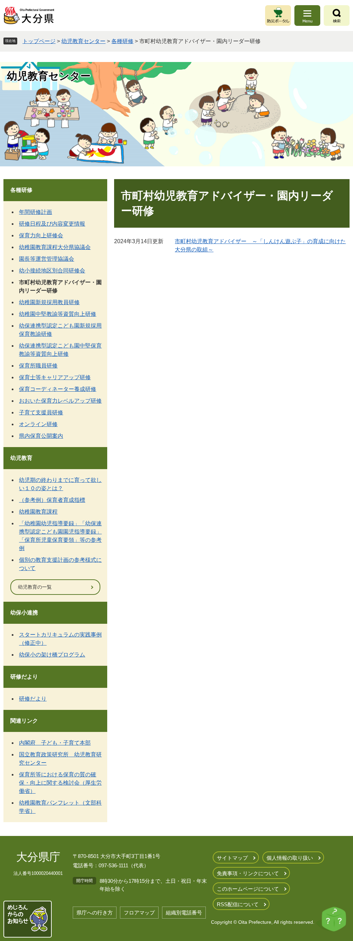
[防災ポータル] (278, 15)
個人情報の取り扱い (289, 858)
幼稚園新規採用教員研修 (49, 302)
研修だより (24, 677)
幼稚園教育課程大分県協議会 (55, 247)
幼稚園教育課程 (38, 512)
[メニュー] (307, 15)
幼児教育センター (83, 41)
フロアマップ (139, 913)
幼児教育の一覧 (35, 587)
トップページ (39, 41)
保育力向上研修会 (41, 235)
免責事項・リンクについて (248, 873)
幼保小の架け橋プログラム (52, 655)
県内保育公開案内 (41, 436)
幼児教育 (21, 458)
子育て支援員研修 (41, 412)
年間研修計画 (35, 212)
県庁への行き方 (95, 913)
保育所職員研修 (38, 366)
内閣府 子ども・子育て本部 (55, 743)
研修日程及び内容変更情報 (52, 224)
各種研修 (122, 41)
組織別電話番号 (184, 913)
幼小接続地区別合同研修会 (52, 270)
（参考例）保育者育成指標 (52, 500)
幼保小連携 (24, 613)
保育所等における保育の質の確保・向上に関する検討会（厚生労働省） (60, 783)
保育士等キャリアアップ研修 (55, 377)
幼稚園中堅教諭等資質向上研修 (57, 314)
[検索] (337, 15)
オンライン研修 (38, 424)
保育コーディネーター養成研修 (57, 389)
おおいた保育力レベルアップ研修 (60, 401)
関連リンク (24, 721)
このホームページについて (248, 889)
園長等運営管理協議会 (46, 259)
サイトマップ (232, 858)
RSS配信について (238, 904)
